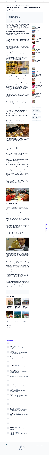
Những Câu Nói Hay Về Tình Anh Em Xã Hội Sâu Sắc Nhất (38, 38)
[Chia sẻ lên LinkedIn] (47, 228)
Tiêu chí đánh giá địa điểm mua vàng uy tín (13, 17)
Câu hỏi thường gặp (21, 449)
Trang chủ (7, 5)
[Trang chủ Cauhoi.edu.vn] (6, 1)
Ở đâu (10, 5)
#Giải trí (33, 117)
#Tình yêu (33, 118)
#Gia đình (36, 117)
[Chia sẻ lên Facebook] (47, 224)
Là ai (13, 1)
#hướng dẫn (33, 113)
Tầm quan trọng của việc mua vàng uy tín (13, 16)
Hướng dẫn (9, 1)
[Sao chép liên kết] (47, 230)
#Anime (37, 118)
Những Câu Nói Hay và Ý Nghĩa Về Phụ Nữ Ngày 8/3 (38, 46)
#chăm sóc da (37, 110)
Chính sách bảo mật (21, 446)
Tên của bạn (8, 327)
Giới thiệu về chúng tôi (21, 445)
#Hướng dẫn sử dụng (34, 114)
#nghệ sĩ (40, 117)
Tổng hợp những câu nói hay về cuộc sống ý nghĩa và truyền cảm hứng (38, 49)
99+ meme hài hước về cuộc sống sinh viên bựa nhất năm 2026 (38, 60)
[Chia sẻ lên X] (47, 226)
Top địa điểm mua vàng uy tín (11, 18)
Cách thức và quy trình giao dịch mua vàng (13, 21)
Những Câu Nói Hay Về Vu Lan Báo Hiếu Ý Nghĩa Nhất (38, 42)
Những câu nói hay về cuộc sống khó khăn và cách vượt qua (38, 27)
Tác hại (24, 1)
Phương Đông (12, 10)
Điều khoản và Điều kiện (22, 447)
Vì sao (18, 1)
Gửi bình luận (10, 340)
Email (7, 330)
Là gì (15, 1)
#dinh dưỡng (33, 109)
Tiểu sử (27, 1)
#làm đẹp (33, 110)
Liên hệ (19, 448)
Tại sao (21, 1)
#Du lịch (37, 109)
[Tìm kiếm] (42, 1)
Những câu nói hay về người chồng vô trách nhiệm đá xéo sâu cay (38, 57)
